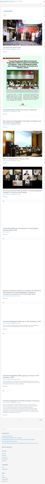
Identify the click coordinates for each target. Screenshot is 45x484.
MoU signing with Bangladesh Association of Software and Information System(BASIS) (18, 439)
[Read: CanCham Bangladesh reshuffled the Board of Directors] (7, 394)
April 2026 (4, 455)
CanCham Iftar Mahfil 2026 (12, 47)
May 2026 (4, 453)
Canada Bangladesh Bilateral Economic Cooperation (20, 110)
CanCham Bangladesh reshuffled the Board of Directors (21, 401)
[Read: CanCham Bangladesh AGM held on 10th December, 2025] (22, 310)
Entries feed (4, 477)
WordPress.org (5, 481)
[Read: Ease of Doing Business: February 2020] (22, 143)
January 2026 (4, 457)
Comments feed (5, 479)
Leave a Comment (6, 49)
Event (3, 467)
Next (41, 419)
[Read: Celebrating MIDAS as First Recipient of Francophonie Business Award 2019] (22, 213)
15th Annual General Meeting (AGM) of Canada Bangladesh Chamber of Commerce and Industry (22, 191)
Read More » (5, 51)
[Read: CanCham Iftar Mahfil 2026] (22, 32)
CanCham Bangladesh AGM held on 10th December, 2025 (22, 321)
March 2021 (4, 460)
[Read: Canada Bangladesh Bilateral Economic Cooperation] (22, 81)
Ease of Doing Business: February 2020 (16, 159)
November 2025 (5, 459)
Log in (3, 475)
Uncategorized (13, 49)
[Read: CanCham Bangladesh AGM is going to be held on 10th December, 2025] (22, 353)
